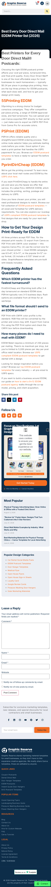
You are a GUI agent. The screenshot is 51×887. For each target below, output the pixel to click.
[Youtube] (9, 415)
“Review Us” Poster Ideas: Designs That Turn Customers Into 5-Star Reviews (23, 518)
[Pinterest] (20, 415)
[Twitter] (37, 720)
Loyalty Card (13, 581)
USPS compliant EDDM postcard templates (25, 215)
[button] (47, 3)
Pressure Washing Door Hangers (22, 588)
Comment (6, 621)
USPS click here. (9, 176)
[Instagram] (42, 720)
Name (4, 653)
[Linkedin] (14, 415)
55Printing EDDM (16, 100)
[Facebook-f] (3, 415)
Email (4, 663)
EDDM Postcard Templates (19, 563)
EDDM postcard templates (31, 205)
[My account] (42, 3)
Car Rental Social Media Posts (21, 560)
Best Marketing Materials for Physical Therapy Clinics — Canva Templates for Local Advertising (24, 538)
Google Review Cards (17, 584)
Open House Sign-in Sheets (20, 577)
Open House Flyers (16, 574)
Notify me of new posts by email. (19, 687)
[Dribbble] (20, 720)
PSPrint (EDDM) (15, 131)
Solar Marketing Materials (19, 591)
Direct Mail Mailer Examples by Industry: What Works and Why (23, 528)
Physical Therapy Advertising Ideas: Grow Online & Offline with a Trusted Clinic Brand (25, 508)
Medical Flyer (13, 570)
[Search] (47, 11)
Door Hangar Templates (18, 567)
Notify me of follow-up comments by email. (23, 682)
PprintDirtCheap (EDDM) (22, 164)
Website (5, 672)
